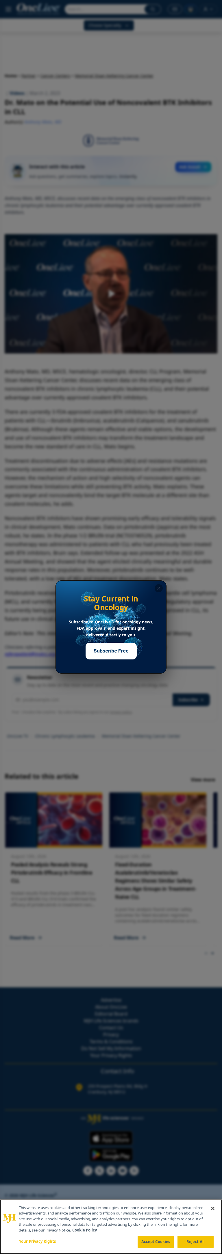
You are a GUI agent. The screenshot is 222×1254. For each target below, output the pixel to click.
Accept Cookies (155, 1241)
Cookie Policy (84, 1230)
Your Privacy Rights (37, 1241)
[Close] (212, 1208)
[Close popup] (159, 588)
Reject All (195, 1241)
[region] (111, 1226)
